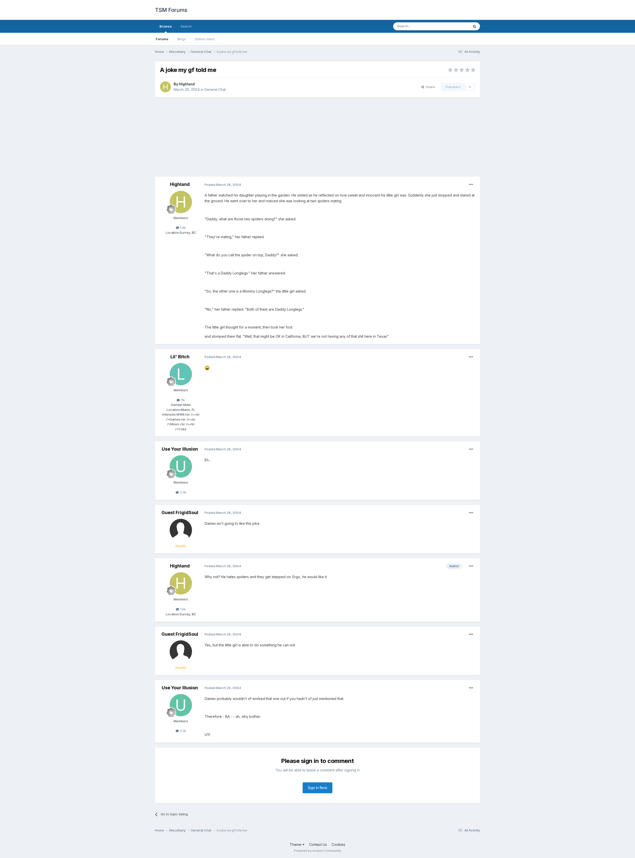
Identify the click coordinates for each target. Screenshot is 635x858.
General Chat (215, 89)
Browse (165, 26)
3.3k (182, 492)
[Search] (474, 26)
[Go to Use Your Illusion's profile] (181, 466)
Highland (187, 84)
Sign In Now (317, 788)
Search (186, 26)
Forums (162, 39)
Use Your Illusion (180, 449)
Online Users (205, 39)
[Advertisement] (317, 137)
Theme (296, 844)
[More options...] (471, 185)
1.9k (182, 228)
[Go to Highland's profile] (165, 86)
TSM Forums (171, 10)
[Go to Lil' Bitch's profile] (181, 374)
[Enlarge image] (207, 367)
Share (429, 87)
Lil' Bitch (180, 356)
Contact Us (318, 844)
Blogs (181, 39)
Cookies (338, 844)
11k (182, 400)
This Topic (454, 26)
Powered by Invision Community (317, 851)
